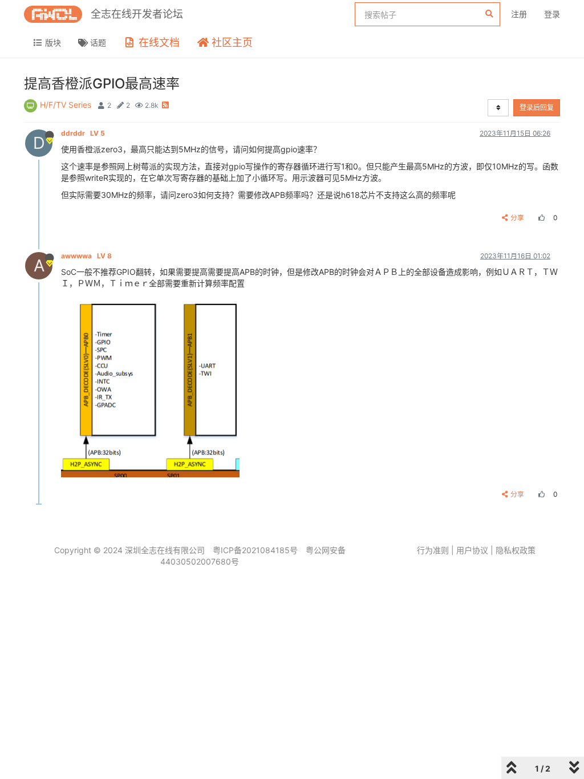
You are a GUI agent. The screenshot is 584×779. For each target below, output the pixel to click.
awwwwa (86, 255)
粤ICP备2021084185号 (255, 550)
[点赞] (540, 217)
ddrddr (83, 133)
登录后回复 (537, 107)
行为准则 (433, 550)
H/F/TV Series (65, 104)
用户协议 (472, 550)
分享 (517, 217)
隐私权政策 (516, 550)
